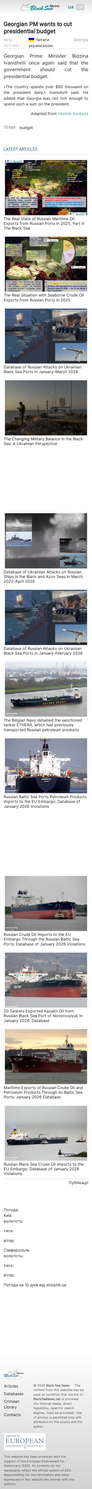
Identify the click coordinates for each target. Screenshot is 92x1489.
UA (71, 7)
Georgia (81, 39)
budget (26, 127)
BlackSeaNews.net (47, 1399)
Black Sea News (58, 1385)
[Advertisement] (46, 478)
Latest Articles (21, 149)
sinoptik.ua (56, 1284)
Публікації (78, 1182)
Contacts (12, 1414)
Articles (11, 1386)
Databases (14, 1393)
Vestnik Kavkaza (73, 113)
